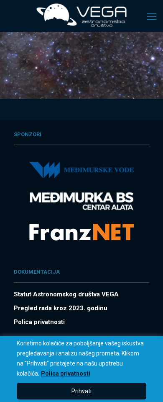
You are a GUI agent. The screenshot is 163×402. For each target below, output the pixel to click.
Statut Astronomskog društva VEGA (66, 294)
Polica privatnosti (65, 373)
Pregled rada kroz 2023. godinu (60, 308)
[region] (81, 369)
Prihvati (81, 391)
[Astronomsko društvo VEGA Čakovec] (81, 14)
